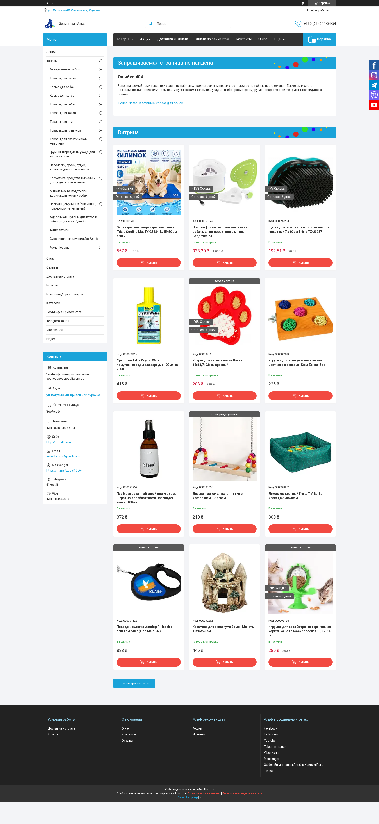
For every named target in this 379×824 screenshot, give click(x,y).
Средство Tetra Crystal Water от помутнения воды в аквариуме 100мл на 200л (147, 365)
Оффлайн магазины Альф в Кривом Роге (293, 764)
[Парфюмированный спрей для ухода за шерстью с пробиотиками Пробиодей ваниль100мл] (149, 449)
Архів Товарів (60, 247)
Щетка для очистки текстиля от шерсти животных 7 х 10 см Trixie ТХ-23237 (299, 229)
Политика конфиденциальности (242, 793)
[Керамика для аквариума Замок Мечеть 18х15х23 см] (225, 582)
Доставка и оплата (60, 276)
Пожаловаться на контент (204, 793)
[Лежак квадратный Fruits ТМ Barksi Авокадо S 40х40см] (300, 449)
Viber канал (54, 330)
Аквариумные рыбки (65, 69)
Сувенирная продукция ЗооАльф (74, 238)
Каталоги (53, 303)
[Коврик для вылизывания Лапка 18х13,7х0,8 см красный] (225, 316)
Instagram (271, 734)
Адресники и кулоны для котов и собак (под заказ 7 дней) (73, 219)
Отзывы (52, 267)
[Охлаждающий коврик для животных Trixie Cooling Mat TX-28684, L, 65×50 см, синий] (149, 182)
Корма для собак (62, 87)
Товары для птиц (62, 121)
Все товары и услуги (134, 683)
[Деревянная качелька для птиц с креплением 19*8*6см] (225, 449)
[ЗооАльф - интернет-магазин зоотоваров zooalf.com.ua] (49, 23)
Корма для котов (62, 95)
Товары (123, 39)
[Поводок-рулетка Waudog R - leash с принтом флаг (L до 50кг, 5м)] (149, 582)
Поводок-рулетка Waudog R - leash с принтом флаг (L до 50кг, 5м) (144, 629)
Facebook (270, 728)
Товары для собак (63, 104)
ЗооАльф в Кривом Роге (64, 312)
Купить (152, 262)
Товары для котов (63, 113)
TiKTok (268, 771)
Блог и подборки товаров (64, 294)
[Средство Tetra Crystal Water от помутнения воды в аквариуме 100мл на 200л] (149, 316)
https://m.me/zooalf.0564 (64, 470)
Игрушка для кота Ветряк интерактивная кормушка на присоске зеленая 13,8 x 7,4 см (299, 631)
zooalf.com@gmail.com (63, 456)
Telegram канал (57, 321)
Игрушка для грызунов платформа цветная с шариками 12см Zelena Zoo (296, 363)
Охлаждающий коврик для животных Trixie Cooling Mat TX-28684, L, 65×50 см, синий (147, 232)
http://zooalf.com (58, 442)
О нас (262, 39)
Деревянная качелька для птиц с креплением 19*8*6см (218, 496)
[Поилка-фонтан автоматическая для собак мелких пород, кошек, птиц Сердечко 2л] (225, 182)
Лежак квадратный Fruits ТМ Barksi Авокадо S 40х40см (295, 496)
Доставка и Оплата (172, 39)
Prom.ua (209, 789)
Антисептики (59, 230)
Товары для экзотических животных (68, 141)
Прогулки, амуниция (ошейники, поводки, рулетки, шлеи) (73, 206)
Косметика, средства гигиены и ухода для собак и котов (72, 180)
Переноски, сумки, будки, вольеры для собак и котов (69, 167)
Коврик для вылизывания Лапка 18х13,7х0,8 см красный (217, 363)
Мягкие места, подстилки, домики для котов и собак (68, 193)
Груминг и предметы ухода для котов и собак (72, 154)
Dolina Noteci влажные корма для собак (150, 103)
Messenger (271, 759)
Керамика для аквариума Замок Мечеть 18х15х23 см (223, 629)
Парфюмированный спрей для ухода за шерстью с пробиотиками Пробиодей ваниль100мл (147, 498)
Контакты (244, 39)
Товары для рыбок (63, 78)
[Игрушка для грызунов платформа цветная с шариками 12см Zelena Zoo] (300, 316)
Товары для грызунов (65, 130)
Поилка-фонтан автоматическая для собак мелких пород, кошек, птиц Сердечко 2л (221, 232)
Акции (145, 39)
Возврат (52, 285)
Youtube (270, 740)
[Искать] (151, 23)
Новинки (199, 734)
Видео (51, 339)
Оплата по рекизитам (212, 39)
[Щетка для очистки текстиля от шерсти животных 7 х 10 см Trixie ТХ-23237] (300, 182)
